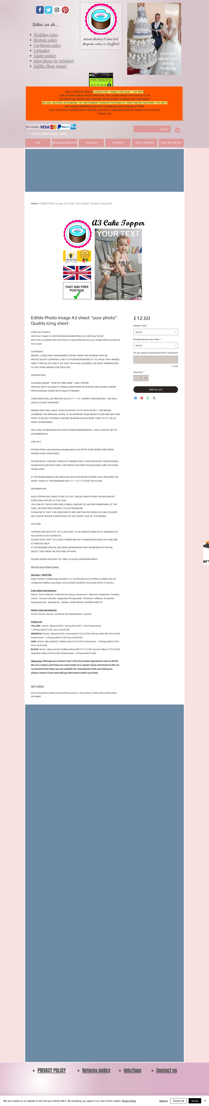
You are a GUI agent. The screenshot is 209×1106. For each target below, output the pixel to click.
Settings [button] (163, 1100)
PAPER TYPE (140, 325)
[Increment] (146, 378)
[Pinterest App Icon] (65, 10)
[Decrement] (136, 378)
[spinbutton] (141, 378)
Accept (194, 1100)
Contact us (166, 1070)
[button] (177, 129)
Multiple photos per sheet (147, 339)
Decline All (178, 1100)
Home (34, 203)
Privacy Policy (129, 1100)
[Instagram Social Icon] (57, 10)
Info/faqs (132, 1070)
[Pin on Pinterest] (142, 398)
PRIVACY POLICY (52, 1070)
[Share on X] (154, 398)
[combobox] (155, 332)
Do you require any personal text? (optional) (155, 352)
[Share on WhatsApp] (148, 398)
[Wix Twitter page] (48, 10)
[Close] (205, 1100)
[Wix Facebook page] (40, 10)
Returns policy (96, 1070)
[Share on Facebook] (135, 398)
